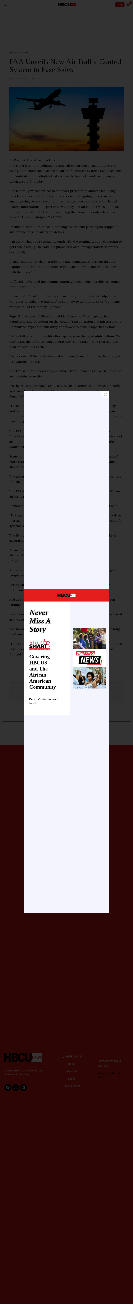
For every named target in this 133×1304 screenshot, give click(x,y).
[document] (66, 652)
